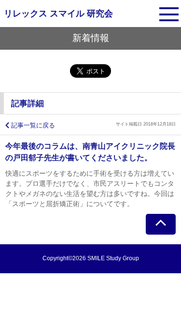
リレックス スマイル (58, 13)
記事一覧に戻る (33, 125)
